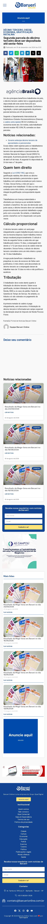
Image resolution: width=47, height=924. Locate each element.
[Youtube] (32, 911)
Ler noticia (9, 412)
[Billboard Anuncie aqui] (23, 23)
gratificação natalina (18, 33)
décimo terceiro (13, 30)
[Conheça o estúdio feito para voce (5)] (23, 776)
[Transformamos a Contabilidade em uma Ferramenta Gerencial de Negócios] (19, 568)
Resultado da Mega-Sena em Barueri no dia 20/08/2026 (22, 407)
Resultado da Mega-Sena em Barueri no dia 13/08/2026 (22, 707)
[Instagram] (23, 911)
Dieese (27, 30)
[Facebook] (15, 911)
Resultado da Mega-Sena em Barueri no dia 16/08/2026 (22, 489)
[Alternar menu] (5, 5)
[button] (5, 53)
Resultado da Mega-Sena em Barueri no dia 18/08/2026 (22, 448)
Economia (9, 32)
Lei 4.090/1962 (18, 173)
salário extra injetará (13, 122)
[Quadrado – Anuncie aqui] (21, 753)
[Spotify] (28, 911)
